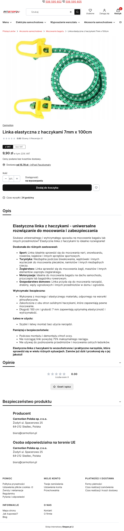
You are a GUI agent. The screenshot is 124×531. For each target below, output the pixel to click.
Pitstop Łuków (9, 31)
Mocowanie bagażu (55, 31)
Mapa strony (9, 510)
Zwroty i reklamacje (13, 490)
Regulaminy (9, 493)
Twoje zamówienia (53, 483)
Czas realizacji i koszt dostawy (101, 490)
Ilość (5, 173)
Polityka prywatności (14, 483)
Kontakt (48, 510)
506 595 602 (54, 1)
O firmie (48, 513)
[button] (77, 12)
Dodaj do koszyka (47, 187)
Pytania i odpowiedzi (14, 496)
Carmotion (8, 125)
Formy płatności (93, 483)
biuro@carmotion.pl (25, 433)
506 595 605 (74, 1)
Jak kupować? (10, 513)
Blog (5, 517)
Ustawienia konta (53, 487)
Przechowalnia (51, 490)
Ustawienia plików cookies (17, 487)
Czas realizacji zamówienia (99, 487)
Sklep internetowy (58, 527)
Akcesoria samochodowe (30, 31)
